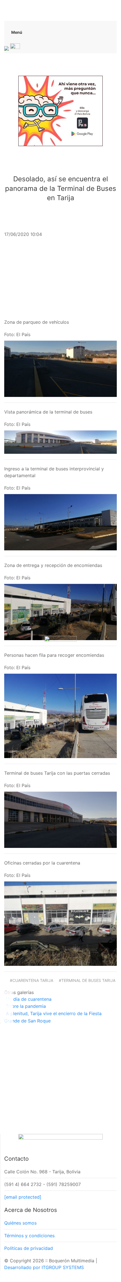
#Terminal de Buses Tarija (87, 980)
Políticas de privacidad (28, 1248)
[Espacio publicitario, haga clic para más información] (60, 110)
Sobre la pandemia (26, 1006)
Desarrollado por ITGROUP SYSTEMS (44, 1267)
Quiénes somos (20, 1223)
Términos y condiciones (29, 1235)
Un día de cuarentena (28, 999)
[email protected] (22, 1197)
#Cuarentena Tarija (31, 980)
